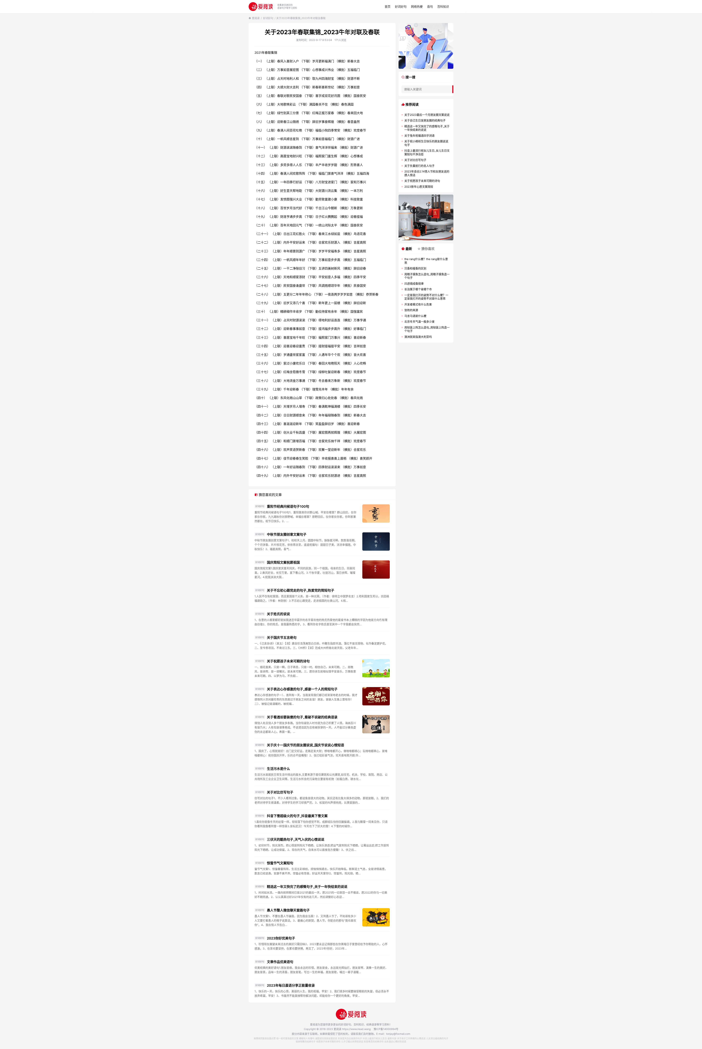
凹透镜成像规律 (414, 283)
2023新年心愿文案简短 (418, 186)
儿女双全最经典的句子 (437, 1038)
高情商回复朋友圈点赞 (265, 1038)
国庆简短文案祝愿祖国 (283, 562)
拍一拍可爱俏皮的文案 (287, 1038)
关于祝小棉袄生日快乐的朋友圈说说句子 (426, 143)
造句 (430, 6)
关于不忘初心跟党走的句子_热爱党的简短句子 (300, 590)
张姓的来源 (411, 310)
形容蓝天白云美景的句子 (350, 1038)
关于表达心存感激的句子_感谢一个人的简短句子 (302, 689)
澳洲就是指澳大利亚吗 (418, 337)
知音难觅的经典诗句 (374, 1041)
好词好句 (401, 6)
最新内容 (392, 1038)
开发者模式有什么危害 (418, 304)
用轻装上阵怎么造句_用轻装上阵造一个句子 (427, 329)
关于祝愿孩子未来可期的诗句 (288, 661)
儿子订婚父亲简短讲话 (352, 1041)
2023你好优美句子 (281, 938)
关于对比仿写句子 (280, 792)
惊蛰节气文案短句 (280, 863)
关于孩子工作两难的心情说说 (411, 1038)
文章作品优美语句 (280, 962)
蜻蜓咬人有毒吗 (306, 1038)
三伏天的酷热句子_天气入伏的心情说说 (295, 839)
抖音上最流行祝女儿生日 (375, 1038)
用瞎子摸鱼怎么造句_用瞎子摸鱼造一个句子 (427, 276)
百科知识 (443, 6)
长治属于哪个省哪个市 (418, 289)
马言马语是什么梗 (415, 316)
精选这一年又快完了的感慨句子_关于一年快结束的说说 (307, 887)
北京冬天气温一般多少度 (419, 321)
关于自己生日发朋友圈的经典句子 (425, 120)
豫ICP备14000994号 (386, 1029)
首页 (387, 6)
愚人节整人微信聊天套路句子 (288, 910)
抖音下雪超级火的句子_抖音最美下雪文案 (297, 816)
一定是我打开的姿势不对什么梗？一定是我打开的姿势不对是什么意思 (426, 296)
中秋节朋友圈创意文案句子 (286, 534)
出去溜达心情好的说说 (395, 1041)
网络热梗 (417, 6)
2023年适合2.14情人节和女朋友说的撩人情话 (426, 173)
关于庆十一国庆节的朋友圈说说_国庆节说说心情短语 (305, 745)
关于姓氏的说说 (278, 614)
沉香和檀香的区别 (415, 268)
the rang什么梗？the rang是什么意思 (426, 260)
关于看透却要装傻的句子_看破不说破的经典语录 (302, 717)
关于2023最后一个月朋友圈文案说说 (427, 114)
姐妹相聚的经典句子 (306, 1041)
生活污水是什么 (278, 769)
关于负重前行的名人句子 (419, 166)
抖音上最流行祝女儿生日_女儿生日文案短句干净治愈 (427, 152)
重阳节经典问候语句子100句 (288, 506)
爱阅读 (256, 18)
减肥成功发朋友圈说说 (326, 1038)
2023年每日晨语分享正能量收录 (291, 985)
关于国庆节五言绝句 (282, 638)
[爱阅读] (261, 6)
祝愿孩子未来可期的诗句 (328, 1041)
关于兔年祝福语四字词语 (419, 135)
